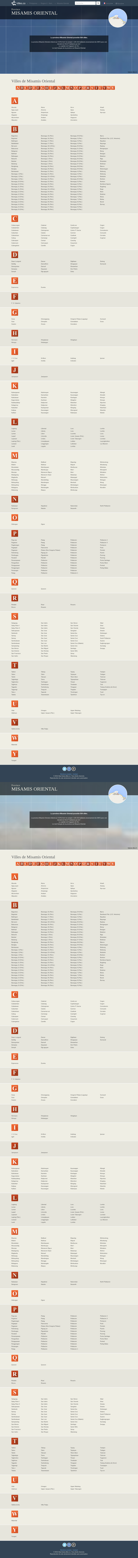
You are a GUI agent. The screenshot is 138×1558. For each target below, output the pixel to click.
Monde (120, 3)
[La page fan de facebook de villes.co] (69, 769)
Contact (75, 774)
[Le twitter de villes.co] (64, 769)
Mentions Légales (66, 774)
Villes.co (20, 3)
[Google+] (74, 769)
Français (108, 3)
